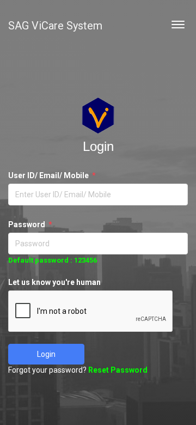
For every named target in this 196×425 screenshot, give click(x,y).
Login (46, 354)
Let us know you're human (54, 282)
